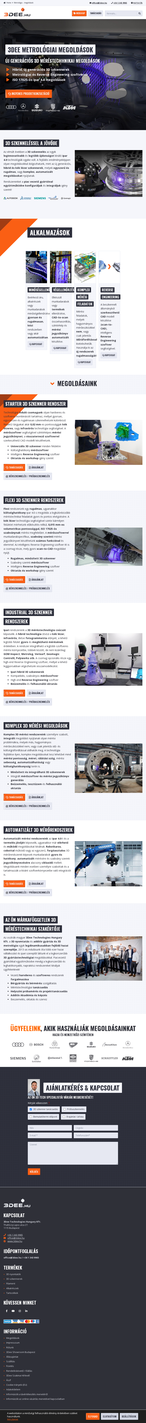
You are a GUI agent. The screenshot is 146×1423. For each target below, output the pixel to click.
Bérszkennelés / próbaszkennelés (29, 476)
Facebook (6, 1311)
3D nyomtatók (13, 1274)
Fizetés (10, 1366)
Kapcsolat (36, 344)
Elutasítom (109, 1416)
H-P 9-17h (137, 3)
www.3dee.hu (14, 1241)
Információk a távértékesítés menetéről (27, 1394)
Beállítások (129, 1416)
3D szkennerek (14, 1279)
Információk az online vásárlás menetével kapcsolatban (35, 1399)
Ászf (8, 1380)
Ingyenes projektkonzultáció (30, 93)
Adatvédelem (13, 1389)
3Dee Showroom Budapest (20, 1352)
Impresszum (13, 1342)
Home (8, 2)
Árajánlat (37, 467)
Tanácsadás (95, 13)
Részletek (12, 1419)
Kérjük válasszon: (39, 1103)
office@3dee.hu (99, 3)
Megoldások (12, 1338)
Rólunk (10, 1347)
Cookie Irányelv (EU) (16, 1385)
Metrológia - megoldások (23, 2)
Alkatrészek (12, 1288)
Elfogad (93, 1416)
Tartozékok (12, 1293)
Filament (10, 1283)
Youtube (13, 1311)
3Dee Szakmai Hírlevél (18, 1375)
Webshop (80, 13)
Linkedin (26, 1311)
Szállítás (10, 1361)
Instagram (19, 1311)
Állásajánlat (12, 1356)
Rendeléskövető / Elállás (19, 1371)
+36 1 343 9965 (120, 3)
